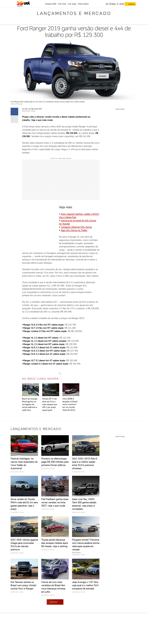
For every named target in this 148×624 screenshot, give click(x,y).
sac (107, 4)
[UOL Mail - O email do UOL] (112, 4)
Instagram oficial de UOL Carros (76, 227)
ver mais (53, 602)
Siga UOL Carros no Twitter (74, 230)
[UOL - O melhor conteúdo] (23, 4)
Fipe (74, 217)
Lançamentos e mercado (74, 13)
